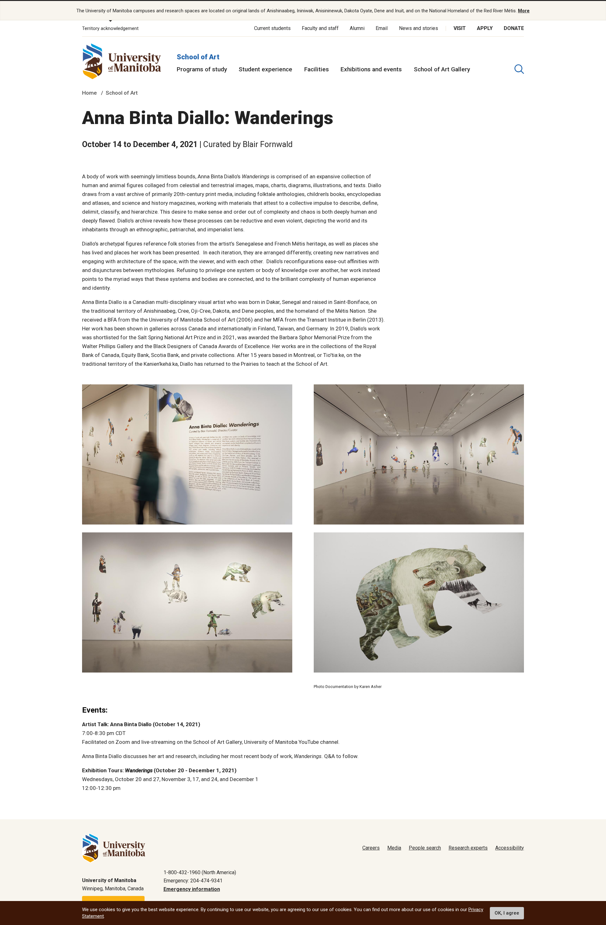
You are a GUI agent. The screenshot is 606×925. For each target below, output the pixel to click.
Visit (460, 28)
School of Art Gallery (442, 69)
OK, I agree (507, 913)
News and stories (418, 28)
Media (394, 848)
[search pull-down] (519, 69)
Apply (485, 28)
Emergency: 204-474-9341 (193, 881)
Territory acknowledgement (110, 28)
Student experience (265, 69)
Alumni (357, 28)
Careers (371, 848)
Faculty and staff (320, 28)
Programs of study (202, 69)
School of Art (198, 57)
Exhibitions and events (371, 69)
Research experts (468, 848)
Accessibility (509, 848)
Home (89, 93)
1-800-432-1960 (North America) (199, 872)
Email (382, 28)
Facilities (316, 69)
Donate (514, 28)
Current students (272, 28)
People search (425, 848)
